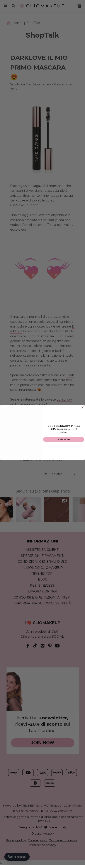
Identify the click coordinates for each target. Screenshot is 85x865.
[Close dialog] (82, 407)
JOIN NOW (64, 439)
